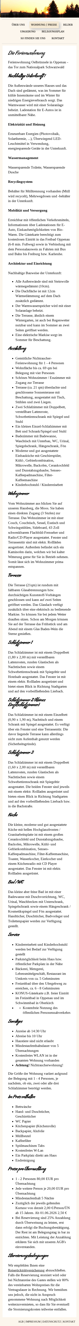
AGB (21, 1321)
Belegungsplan (53, 31)
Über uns (18, 24)
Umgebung (27, 31)
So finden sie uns (33, 38)
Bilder (68, 24)
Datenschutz (51, 1321)
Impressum (33, 1321)
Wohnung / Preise (44, 24)
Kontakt (58, 38)
